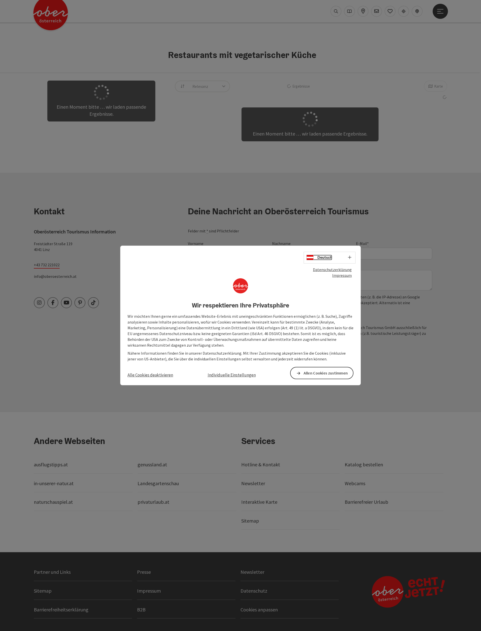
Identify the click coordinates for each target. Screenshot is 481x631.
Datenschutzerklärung (332, 269)
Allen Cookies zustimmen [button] (326, 372)
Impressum (342, 275)
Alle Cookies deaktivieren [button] (150, 375)
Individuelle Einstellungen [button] (232, 375)
